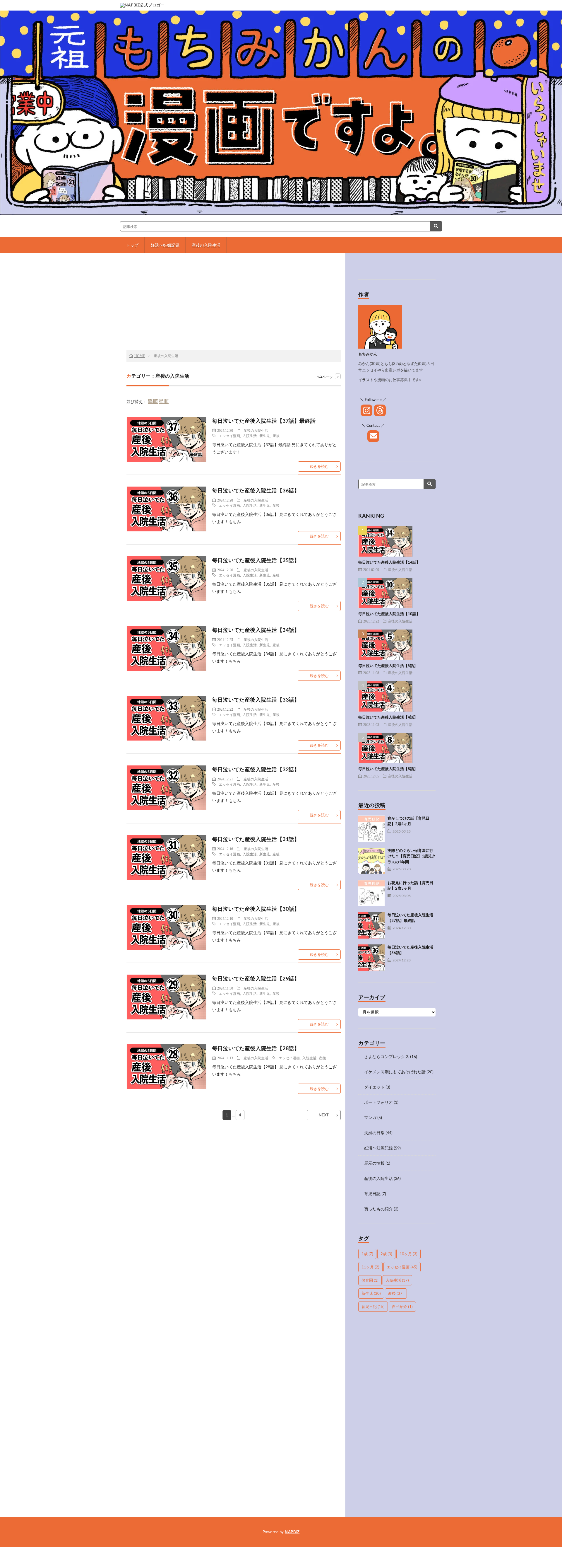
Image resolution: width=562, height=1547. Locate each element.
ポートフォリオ (378, 1102)
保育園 (369, 1280)
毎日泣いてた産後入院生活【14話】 (389, 562)
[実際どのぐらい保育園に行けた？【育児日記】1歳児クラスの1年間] (371, 861)
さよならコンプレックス (386, 1056)
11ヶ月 (370, 1267)
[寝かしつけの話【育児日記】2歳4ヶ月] (371, 829)
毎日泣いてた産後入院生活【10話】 (389, 613)
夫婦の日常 (374, 1132)
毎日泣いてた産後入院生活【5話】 (388, 665)
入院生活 (250, 435)
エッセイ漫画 (229, 435)
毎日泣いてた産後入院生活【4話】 (388, 717)
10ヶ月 (408, 1253)
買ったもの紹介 (378, 1208)
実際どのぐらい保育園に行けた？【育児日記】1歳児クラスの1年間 (412, 856)
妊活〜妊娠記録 (165, 245)
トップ (132, 245)
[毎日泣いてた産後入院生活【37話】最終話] (371, 925)
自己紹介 (402, 1306)
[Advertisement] (233, 303)
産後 (276, 435)
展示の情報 (374, 1163)
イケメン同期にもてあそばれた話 (395, 1071)
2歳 (386, 1253)
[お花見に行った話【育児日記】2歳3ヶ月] (371, 893)
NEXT (324, 1115)
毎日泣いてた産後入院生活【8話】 (388, 768)
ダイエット (374, 1086)
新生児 (264, 435)
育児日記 (372, 1193)
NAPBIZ (292, 1531)
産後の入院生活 (206, 245)
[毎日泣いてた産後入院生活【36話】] (371, 957)
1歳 (367, 1253)
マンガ (370, 1117)
